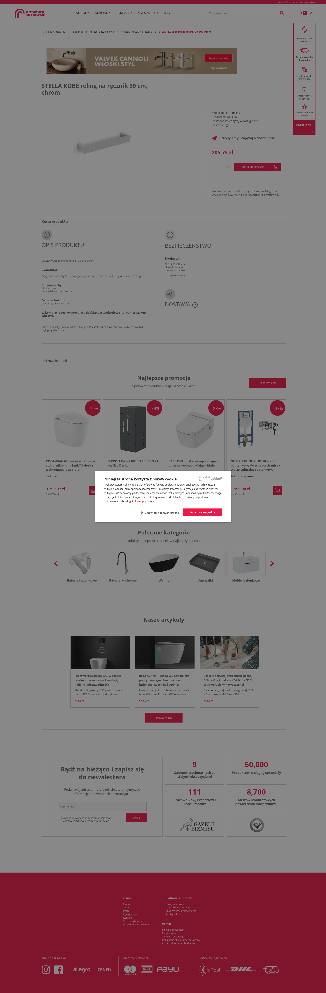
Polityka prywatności (144, 501)
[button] (161, 512)
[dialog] (163, 496)
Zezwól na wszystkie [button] (202, 512)
